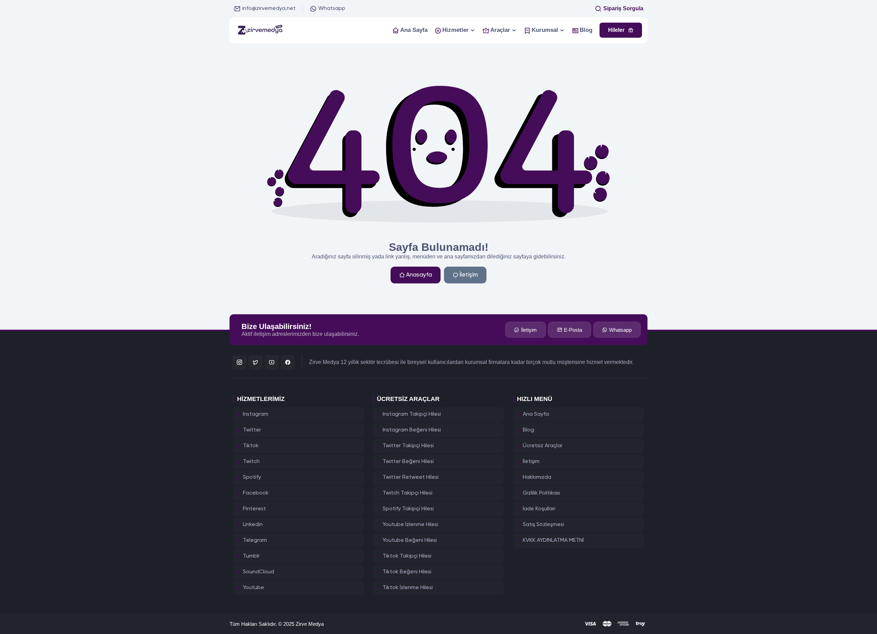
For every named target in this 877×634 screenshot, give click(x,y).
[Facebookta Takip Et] (288, 362)
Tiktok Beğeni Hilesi (407, 572)
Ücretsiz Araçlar (543, 446)
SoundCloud (258, 572)
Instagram (255, 414)
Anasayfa (419, 275)
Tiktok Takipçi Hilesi (407, 556)
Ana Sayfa (536, 414)
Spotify (252, 477)
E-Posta (573, 330)
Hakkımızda (537, 477)
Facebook (256, 493)
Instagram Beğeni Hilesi (412, 430)
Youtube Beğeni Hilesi (410, 540)
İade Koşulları (539, 509)
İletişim (468, 275)
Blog (528, 430)
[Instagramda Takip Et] (239, 362)
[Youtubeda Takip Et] (271, 362)
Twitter (252, 430)
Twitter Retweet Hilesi (410, 477)
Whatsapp (331, 8)
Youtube (253, 587)
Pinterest (254, 509)
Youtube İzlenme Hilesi (410, 524)
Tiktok (251, 446)
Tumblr (251, 556)
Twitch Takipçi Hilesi (407, 493)
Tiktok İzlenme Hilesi (408, 587)
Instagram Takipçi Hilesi (412, 414)
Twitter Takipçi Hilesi (408, 446)
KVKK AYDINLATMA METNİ (553, 540)
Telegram (255, 540)
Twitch (251, 461)
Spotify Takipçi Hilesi (408, 509)
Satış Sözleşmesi (543, 524)
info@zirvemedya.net (269, 8)
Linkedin (253, 524)
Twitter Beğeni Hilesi (408, 461)
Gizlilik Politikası (541, 493)
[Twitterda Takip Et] (255, 362)
